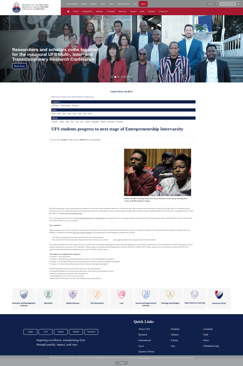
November (111, 121)
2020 (59, 113)
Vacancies (91, 332)
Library (94, 4)
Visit (45, 332)
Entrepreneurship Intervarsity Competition (90, 218)
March (62, 121)
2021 (64, 113)
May (72, 121)
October (103, 121)
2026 (90, 113)
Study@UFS (87, 11)
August (87, 121)
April (67, 121)
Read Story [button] (19, 66)
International (72, 4)
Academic (111, 11)
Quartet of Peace (146, 351)
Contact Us (163, 11)
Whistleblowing (211, 346)
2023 (74, 113)
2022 (69, 113)
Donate (84, 4)
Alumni (133, 11)
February (55, 121)
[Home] (68, 11)
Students (99, 11)
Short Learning (123, 4)
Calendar (151, 11)
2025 (85, 113)
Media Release (65, 105)
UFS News (55, 105)
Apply (143, 4)
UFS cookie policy (144, 358)
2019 (53, 113)
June (77, 121)
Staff (142, 11)
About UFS (144, 329)
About (75, 11)
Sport (111, 4)
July (81, 121)
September (95, 121)
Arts (135, 4)
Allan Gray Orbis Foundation (83, 232)
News (103, 4)
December (119, 121)
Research (122, 11)
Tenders (76, 332)
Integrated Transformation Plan (71, 213)
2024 (79, 113)
